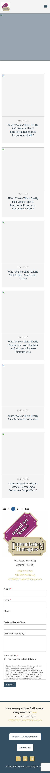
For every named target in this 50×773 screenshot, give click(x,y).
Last (27, 509)
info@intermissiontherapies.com (25, 579)
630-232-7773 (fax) (25, 575)
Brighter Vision (38, 766)
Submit (10, 684)
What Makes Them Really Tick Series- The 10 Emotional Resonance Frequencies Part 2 (23, 130)
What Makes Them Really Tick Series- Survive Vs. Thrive (23, 275)
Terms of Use (11, 655)
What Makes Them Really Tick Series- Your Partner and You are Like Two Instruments (23, 346)
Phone (7, 611)
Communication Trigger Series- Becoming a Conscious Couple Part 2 (23, 487)
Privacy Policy (12, 766)
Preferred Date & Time (14, 622)
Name (7, 589)
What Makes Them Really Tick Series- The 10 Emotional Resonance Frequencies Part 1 (23, 203)
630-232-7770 (25, 571)
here (34, 712)
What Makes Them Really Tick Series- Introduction (23, 417)
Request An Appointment (25, 736)
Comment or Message (14, 633)
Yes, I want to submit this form (22, 659)
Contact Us (25, 747)
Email (7, 600)
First (4, 509)
